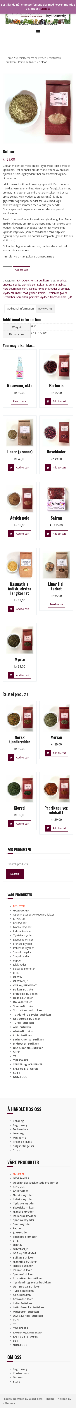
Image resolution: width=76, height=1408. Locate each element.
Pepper (17, 960)
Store (16, 1150)
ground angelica (55, 284)
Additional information (20, 308)
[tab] (20, 309)
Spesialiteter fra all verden (30, 58)
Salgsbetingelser (23, 1146)
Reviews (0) (45, 308)
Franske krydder (22, 943)
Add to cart (21, 269)
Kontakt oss (21, 1373)
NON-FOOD (20, 1077)
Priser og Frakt (22, 1141)
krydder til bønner (58, 288)
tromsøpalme (58, 297)
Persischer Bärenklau (15, 297)
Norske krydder (22, 927)
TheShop (61, 1399)
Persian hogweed (57, 293)
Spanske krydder (23, 952)
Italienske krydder (23, 948)
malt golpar (30, 293)
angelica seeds (11, 284)
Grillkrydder (19, 923)
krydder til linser (12, 293)
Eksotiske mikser (23, 939)
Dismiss (45, 8)
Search (14, 873)
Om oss (18, 1377)
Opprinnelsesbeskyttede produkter (33, 914)
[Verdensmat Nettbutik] (38, 14)
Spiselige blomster (24, 968)
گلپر (70, 297)
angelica (61, 280)
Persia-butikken (27, 62)
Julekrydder (19, 964)
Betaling (18, 1121)
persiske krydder (39, 297)
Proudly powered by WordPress (22, 1399)
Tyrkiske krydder (22, 935)
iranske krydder (38, 288)
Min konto (19, 1137)
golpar (41, 284)
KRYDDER (23, 280)
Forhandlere (20, 1129)
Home (9, 58)
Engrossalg (20, 1125)
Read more (19, 401)
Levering (18, 1133)
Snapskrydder (21, 956)
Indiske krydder (22, 931)
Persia (41, 293)
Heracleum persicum (15, 288)
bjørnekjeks (29, 284)
